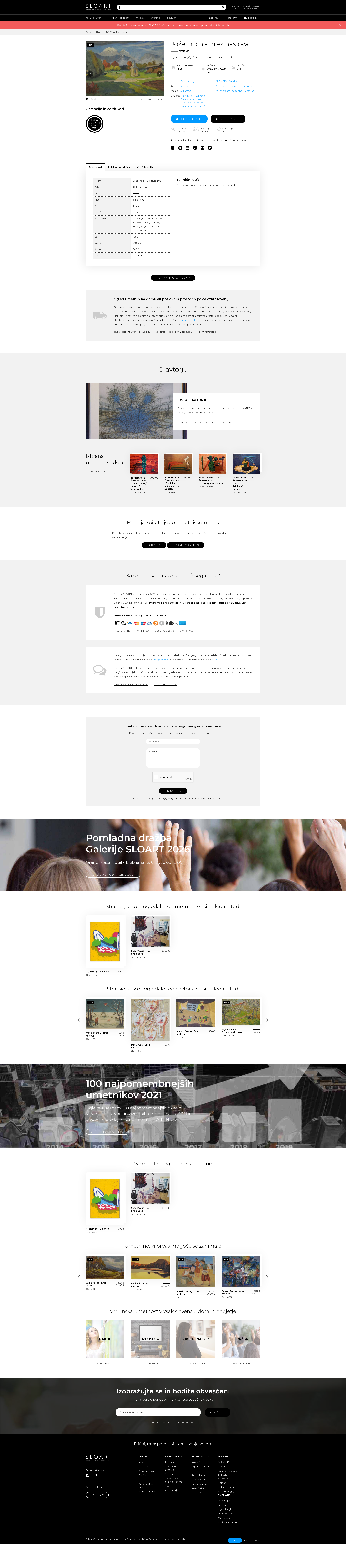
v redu (235, 1540)
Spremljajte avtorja (205, 422)
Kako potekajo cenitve (165, 684)
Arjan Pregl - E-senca (105, 942)
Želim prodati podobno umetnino (235, 91)
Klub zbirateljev (147, 1491)
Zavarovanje (186, 631)
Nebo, (195, 102)
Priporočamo (199, 1484)
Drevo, (201, 96)
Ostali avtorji (187, 81)
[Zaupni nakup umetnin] (195, 1339)
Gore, (183, 99)
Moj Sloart (231, 18)
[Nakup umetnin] (105, 1339)
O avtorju (183, 422)
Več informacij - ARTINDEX (107, 1132)
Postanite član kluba (185, 545)
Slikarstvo (185, 91)
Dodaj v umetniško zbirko (210, 140)
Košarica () (254, 18)
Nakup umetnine (122, 631)
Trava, (200, 106)
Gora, (183, 106)
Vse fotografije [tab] (145, 167)
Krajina (184, 86)
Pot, (202, 102)
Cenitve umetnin (174, 1474)
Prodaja (140, 18)
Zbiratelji (214, 18)
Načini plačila (142, 631)
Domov (89, 32)
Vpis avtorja (171, 1490)
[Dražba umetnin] (241, 1339)
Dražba (143, 1475)
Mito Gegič (224, 1518)
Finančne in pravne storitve (173, 1480)
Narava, (193, 96)
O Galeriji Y (224, 1500)
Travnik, (184, 96)
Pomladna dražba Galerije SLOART (113, 875)
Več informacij (251, 1540)
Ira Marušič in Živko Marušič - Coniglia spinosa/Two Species (178, 464)
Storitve (155, 18)
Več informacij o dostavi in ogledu (174, 332)
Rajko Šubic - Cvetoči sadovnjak (241, 1012)
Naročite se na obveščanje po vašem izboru (173, 1423)
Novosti (196, 1462)
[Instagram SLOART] (95, 1475)
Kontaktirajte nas (207, 332)
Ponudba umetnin (95, 18)
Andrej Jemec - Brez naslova (241, 1271)
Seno (207, 106)
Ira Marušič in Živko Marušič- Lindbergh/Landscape (212, 464)
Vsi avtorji (227, 422)
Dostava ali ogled (164, 631)
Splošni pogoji (226, 1491)
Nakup (142, 1462)
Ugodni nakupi (200, 1466)
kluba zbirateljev (188, 320)
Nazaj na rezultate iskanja (173, 278)
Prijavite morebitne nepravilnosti (131, 684)
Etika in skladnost (228, 1487)
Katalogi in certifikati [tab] (119, 167)
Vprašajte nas (173, 791)
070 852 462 (217, 659)
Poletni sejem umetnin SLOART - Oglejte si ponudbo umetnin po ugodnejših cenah (173, 25)
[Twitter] (180, 148)
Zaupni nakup (147, 1471)
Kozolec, (191, 99)
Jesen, (200, 99)
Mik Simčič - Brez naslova (150, 1020)
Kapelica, (192, 106)
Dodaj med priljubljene (183, 140)
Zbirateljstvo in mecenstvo (147, 1486)
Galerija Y (97, 1495)
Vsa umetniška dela (95, 472)
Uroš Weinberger (228, 1522)
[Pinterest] (203, 148)
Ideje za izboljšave (228, 1471)
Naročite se (217, 1412)
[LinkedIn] (188, 148)
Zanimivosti (198, 1479)
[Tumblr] (210, 148)
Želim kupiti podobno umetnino (234, 86)
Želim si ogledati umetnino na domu (132, 332)
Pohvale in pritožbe (224, 1477)
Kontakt (222, 1466)
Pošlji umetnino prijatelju (238, 140)
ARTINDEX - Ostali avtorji (229, 81)
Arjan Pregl (224, 1509)
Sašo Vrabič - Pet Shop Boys (150, 931)
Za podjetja (198, 1492)
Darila (195, 1471)
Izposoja (143, 1466)
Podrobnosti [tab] (95, 167)
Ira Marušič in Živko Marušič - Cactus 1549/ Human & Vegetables (144, 464)
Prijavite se (154, 545)
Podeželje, (186, 102)
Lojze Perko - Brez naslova (105, 1267)
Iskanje (99, 32)
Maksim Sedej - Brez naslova (195, 1271)
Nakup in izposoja (120, 18)
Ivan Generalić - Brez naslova (105, 1014)
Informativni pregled (172, 1468)
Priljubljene (198, 1475)
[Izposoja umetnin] (150, 1339)
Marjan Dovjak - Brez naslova (195, 1013)
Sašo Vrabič (224, 1505)
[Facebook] (173, 148)
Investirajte (198, 1488)
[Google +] (195, 148)
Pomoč (222, 1483)
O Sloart (171, 18)
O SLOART (223, 1462)
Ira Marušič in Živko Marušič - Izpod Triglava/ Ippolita (246, 464)
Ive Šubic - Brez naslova (150, 1267)
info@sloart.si (161, 659)
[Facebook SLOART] (87, 1475)
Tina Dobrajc (225, 1513)
